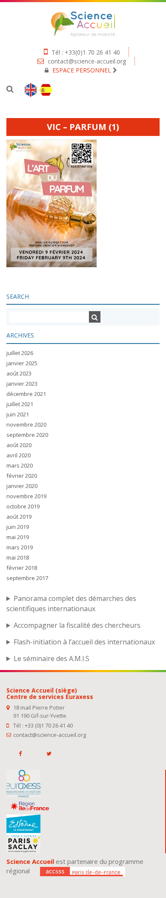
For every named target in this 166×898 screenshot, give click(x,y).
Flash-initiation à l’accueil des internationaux (84, 642)
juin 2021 (17, 414)
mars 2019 (19, 547)
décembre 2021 (26, 394)
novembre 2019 (26, 496)
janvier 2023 (21, 383)
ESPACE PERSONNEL (82, 70)
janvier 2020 (21, 486)
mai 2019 (17, 537)
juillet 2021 (19, 404)
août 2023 (18, 373)
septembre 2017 (27, 578)
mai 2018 (17, 557)
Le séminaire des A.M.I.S (51, 658)
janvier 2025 (21, 363)
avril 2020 (18, 455)
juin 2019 (17, 527)
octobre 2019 (23, 506)
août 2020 (18, 445)
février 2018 (21, 568)
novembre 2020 (26, 424)
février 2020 (21, 475)
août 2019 (18, 516)
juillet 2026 (19, 353)
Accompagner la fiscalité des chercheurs (77, 625)
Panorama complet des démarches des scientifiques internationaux (71, 603)
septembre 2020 (27, 435)
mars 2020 (19, 465)
